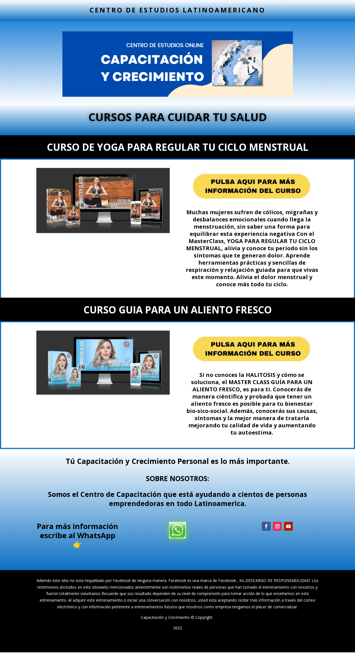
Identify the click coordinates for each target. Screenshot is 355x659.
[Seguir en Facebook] (266, 526)
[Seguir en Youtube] (288, 526)
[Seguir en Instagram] (277, 526)
